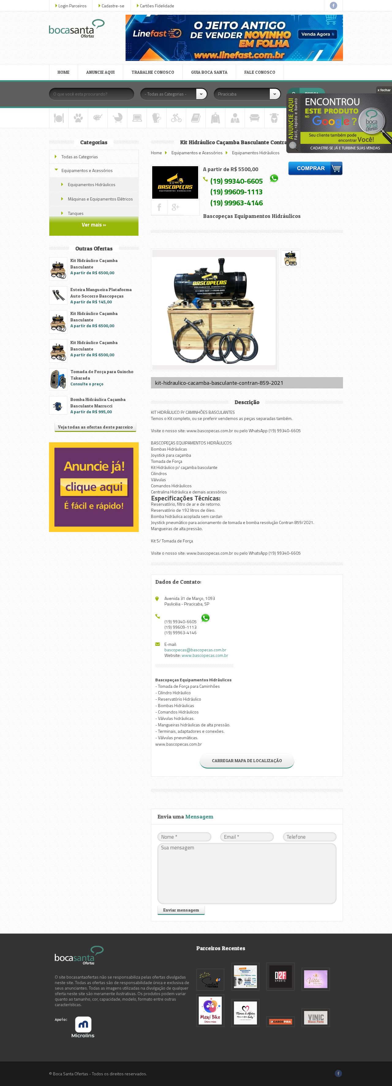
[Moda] (215, 118)
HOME (64, 72)
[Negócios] (235, 118)
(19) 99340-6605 (236, 180)
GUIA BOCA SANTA (209, 72)
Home (156, 152)
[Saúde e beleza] (274, 118)
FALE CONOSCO (259, 72)
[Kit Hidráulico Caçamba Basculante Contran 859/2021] (175, 182)
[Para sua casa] (254, 118)
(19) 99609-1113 (236, 191)
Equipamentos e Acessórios (198, 152)
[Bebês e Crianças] (117, 118)
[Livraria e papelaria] (195, 118)
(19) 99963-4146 (236, 202)
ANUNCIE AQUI (100, 72)
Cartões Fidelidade (157, 5)
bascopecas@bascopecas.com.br (195, 649)
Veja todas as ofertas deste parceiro (95, 426)
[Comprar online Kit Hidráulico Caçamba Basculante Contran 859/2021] (315, 169)
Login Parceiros (72, 5)
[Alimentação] (58, 118)
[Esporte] (176, 118)
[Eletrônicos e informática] (137, 118)
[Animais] (78, 118)
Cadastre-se (113, 5)
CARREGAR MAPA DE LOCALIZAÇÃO (247, 760)
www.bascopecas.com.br (205, 655)
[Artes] (97, 118)
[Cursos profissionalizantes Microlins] (74, 1035)
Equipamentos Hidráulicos (256, 152)
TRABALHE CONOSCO (152, 72)
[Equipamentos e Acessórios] (156, 118)
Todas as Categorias (80, 156)
